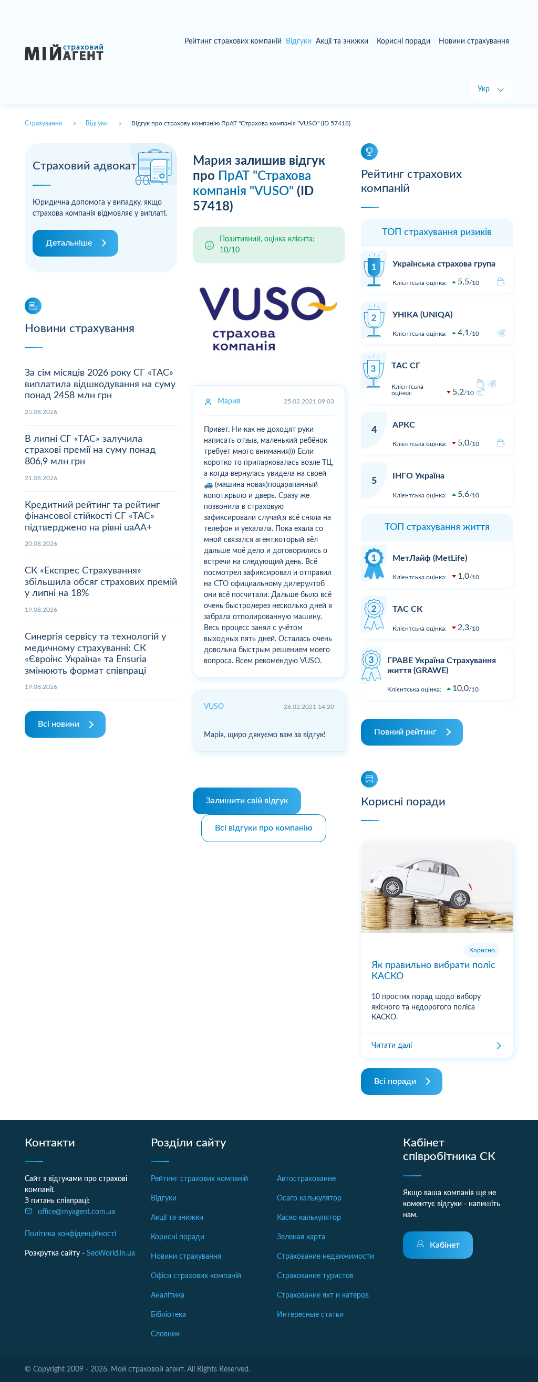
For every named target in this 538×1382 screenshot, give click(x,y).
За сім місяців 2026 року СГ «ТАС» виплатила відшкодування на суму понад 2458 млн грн (100, 384)
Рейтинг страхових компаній (233, 41)
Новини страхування (474, 41)
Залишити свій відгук (247, 800)
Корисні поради (403, 41)
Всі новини (58, 724)
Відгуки (164, 1198)
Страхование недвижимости (325, 1256)
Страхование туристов (315, 1276)
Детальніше (69, 243)
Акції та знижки (342, 41)
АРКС (403, 425)
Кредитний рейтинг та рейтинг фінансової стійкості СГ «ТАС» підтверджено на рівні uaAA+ (92, 517)
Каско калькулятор (309, 1217)
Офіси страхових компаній (196, 1276)
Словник (165, 1334)
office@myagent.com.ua (76, 1212)
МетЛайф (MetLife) (429, 558)
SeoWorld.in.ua (111, 1253)
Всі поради (395, 1081)
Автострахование (306, 1179)
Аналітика (167, 1295)
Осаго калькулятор (309, 1198)
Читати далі (391, 1045)
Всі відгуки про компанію (264, 828)
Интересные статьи (310, 1315)
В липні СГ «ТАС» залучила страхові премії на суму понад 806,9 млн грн (90, 450)
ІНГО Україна (418, 476)
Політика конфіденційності (70, 1234)
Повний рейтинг (405, 732)
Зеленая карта (301, 1237)
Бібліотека (168, 1315)
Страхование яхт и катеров (323, 1295)
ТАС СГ (405, 366)
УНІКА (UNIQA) (422, 315)
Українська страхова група (443, 264)
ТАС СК (407, 609)
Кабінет (445, 1245)
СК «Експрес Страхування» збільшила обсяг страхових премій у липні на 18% (101, 582)
